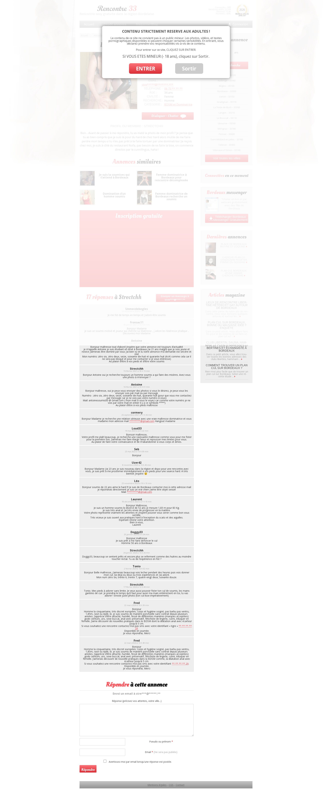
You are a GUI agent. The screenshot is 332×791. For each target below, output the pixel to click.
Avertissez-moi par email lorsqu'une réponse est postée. (140, 761)
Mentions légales (157, 785)
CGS (171, 785)
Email (161, 752)
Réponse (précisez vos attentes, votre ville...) (137, 701)
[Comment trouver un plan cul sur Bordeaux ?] (234, 376)
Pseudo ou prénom (161, 741)
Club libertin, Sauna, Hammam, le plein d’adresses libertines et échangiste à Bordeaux (226, 346)
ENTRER (145, 68)
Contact (180, 785)
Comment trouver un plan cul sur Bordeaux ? (227, 367)
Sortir (189, 68)
